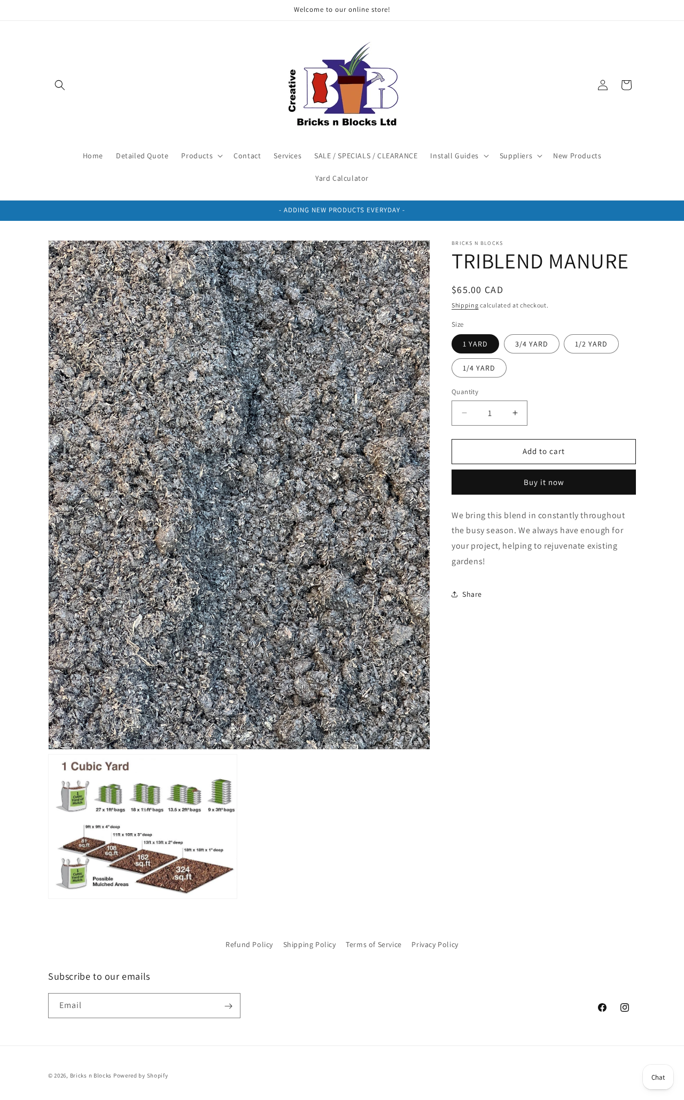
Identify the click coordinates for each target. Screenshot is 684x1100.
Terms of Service (374, 944)
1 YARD (475, 344)
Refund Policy (249, 944)
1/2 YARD (591, 344)
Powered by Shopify (140, 1075)
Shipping (465, 305)
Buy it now (544, 481)
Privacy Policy (434, 944)
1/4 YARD (479, 368)
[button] (60, 85)
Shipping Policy (309, 944)
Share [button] (472, 594)
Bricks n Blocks (91, 1075)
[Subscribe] (228, 1006)
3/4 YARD (531, 344)
